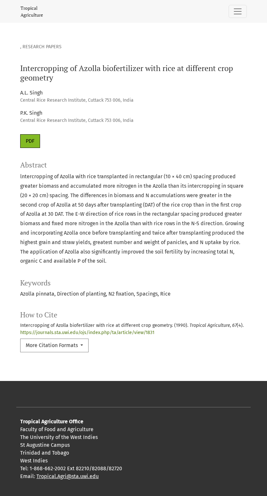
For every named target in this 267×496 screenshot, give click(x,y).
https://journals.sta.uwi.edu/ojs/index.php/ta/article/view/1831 (87, 332)
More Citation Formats (52, 345)
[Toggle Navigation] (238, 11)
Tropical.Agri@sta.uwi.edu (67, 476)
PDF (30, 141)
